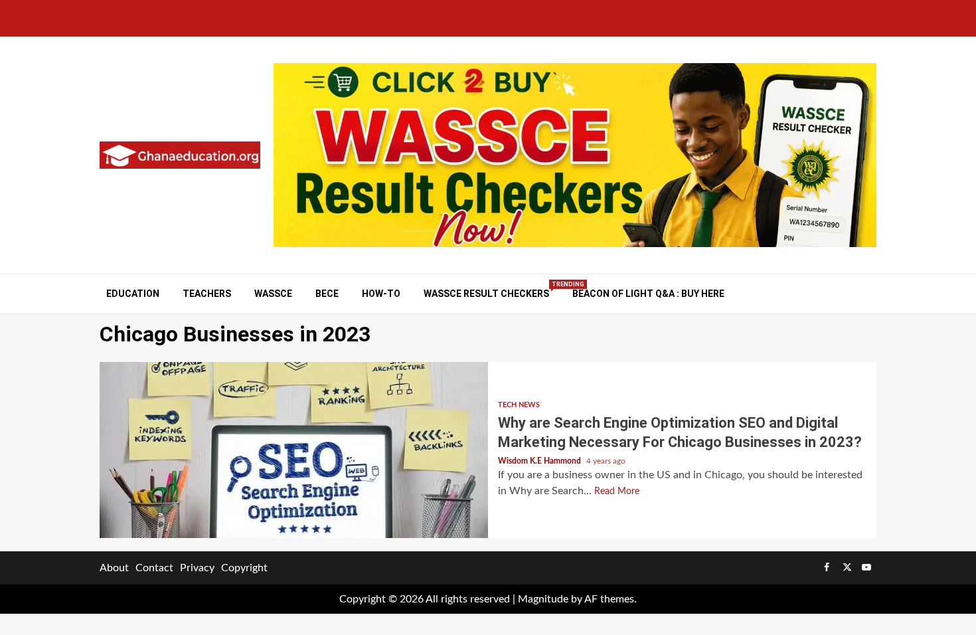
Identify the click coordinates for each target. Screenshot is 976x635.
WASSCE (273, 293)
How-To (381, 293)
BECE (327, 293)
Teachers (207, 293)
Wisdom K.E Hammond (540, 461)
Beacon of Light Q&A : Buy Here (648, 293)
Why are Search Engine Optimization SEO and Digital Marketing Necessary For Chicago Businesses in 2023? (294, 450)
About (114, 568)
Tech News (519, 404)
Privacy (197, 568)
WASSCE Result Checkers (486, 293)
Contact (154, 568)
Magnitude (543, 599)
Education (132, 293)
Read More (616, 491)
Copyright (244, 568)
